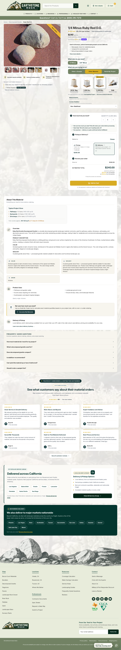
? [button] (104, 145)
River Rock (5, 598)
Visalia (35, 486)
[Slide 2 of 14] (15, 69)
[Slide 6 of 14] (46, 69)
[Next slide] (58, 45)
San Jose (72, 522)
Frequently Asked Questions (71, 591)
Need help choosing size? (103, 646)
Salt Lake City (13, 527)
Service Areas (66, 583)
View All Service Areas (91, 496)
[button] (88, 6)
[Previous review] (56, 87)
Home (5, 22)
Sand (3, 606)
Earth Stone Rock (12, 640)
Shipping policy (113, 640)
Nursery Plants (7, 613)
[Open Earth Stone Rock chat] (116, 645)
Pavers (4, 591)
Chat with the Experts (99, 580)
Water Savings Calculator (70, 580)
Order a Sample (77, 71)
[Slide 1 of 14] (8, 69)
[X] (106, 599)
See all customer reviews (59, 456)
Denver (100, 522)
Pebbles (4, 602)
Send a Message (97, 576)
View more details (75, 54)
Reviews (64, 595)
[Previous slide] (6, 45)
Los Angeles (13, 486)
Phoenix (11, 522)
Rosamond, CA (37, 580)
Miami (24, 527)
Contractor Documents (39, 599)
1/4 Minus (72, 63)
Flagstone (5, 587)
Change (112, 139)
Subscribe (113, 631)
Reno (30, 522)
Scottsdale (40, 522)
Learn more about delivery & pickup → (24, 326)
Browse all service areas (26, 532)
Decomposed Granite (15, 22)
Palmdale (12, 491)
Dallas (82, 522)
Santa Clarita (23, 491)
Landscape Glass (7, 609)
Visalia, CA (35, 576)
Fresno (44, 486)
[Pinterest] (102, 599)
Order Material (93, 71)
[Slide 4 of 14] (31, 69)
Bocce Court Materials (9, 576)
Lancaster (54, 486)
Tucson (50, 522)
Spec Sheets (36, 602)
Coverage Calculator (68, 576)
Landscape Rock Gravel (9, 595)
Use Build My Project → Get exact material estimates (98, 94)
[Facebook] (93, 599)
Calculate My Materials (26, 312)
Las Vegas (21, 522)
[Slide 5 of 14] (38, 69)
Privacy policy (83, 640)
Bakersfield (25, 486)
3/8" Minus (83, 63)
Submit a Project (37, 610)
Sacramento (61, 522)
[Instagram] (97, 599)
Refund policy (93, 640)
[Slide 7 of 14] (53, 69)
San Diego (35, 491)
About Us (95, 583)
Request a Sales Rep (38, 606)
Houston (90, 522)
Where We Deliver (37, 587)
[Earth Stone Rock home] (30, 625)
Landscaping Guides (68, 587)
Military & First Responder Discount (103, 587)
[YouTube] (110, 599)
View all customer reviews (12, 90)
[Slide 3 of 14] (23, 69)
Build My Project (110, 71)
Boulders (5, 580)
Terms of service (102, 640)
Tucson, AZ (35, 583)
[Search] (75, 5)
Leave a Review (97, 591)
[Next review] (59, 87)
